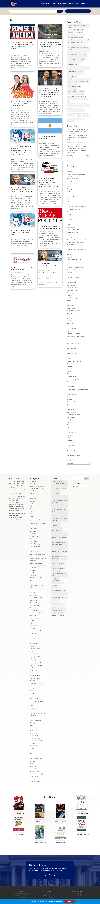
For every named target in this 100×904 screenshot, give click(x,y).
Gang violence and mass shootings (76, 267)
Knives (68, 326)
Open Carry (70, 366)
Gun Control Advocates (73, 277)
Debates (87, 56)
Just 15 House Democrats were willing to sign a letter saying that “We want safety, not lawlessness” (77, 131)
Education (69, 252)
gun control (70, 275)
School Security (79, 113)
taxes (68, 430)
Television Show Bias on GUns (73, 118)
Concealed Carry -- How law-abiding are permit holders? (78, 39)
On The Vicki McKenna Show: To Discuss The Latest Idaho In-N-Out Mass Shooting (21, 189)
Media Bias (70, 346)
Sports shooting (71, 417)
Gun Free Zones (71, 285)
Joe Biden (69, 318)
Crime (68, 224)
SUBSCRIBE (50, 874)
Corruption (70, 217)
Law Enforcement (71, 328)
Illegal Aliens (70, 305)
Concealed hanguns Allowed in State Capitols (76, 44)
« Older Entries (14, 292)
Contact (71, 3)
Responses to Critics (80, 111)
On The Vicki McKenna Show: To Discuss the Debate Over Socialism (48, 266)
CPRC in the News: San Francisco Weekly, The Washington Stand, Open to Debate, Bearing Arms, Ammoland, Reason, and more (49, 182)
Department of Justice (73, 247)
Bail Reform (70, 186)
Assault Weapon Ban (72, 178)
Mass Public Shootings (72, 89)
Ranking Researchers (72, 394)
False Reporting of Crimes (74, 259)
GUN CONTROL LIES (71, 74)
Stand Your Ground (71, 116)
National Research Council (74, 361)
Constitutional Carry (82, 54)
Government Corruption (73, 270)
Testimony (82, 118)
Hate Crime (70, 295)
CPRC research (80, 29)
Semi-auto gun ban (72, 412)
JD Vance (69, 316)
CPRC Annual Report (72, 222)
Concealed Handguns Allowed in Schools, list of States (78, 42)
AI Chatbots (70, 169)
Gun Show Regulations (72, 76)
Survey (69, 425)
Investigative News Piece (73, 310)
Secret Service (71, 409)
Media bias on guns (80, 94)
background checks (72, 183)
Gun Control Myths (72, 282)
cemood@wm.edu (77, 895)
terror (68, 437)
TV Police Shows (71, 445)
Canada (69, 199)
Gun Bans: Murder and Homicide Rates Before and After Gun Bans (78, 67)
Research (49, 3)
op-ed (51, 231)
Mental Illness (83, 96)
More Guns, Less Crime (72, 99)
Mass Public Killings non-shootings (76, 336)
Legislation (70, 331)
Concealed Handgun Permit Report (76, 206)
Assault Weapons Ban (72, 29)
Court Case (70, 219)
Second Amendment (72, 407)
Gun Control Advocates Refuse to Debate (75, 71)
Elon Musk (69, 254)
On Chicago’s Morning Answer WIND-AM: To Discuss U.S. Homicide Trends (21, 104)
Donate (77, 3)
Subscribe (84, 3)
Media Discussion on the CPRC (73, 96)
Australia (69, 181)
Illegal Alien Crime (71, 81)
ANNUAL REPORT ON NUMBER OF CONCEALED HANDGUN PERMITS (77, 26)
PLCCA (69, 371)
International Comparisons (73, 84)
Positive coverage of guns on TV (75, 379)
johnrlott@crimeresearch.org (49, 895)
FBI (68, 262)
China (68, 204)
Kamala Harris (70, 323)
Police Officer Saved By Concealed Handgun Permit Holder (77, 105)
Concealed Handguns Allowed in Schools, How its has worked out (78, 48)
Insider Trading (71, 308)
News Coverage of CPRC (82, 99)
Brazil (68, 194)
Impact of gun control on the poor (82, 81)
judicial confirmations (72, 321)
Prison (68, 381)
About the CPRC (79, 32)
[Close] (98, 902)
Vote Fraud (70, 453)
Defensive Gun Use (52, 49)
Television (69, 435)
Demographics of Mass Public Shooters (75, 61)
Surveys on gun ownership (81, 116)
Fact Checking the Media (72, 64)
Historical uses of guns (73, 298)
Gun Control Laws (71, 280)
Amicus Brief (70, 171)
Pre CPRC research (71, 32)
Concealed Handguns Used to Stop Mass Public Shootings (78, 51)
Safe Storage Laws (71, 113)
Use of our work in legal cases (75, 448)
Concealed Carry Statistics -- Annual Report (76, 37)
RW (13, 108)
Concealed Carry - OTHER (72, 54)
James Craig (70, 313)
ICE (68, 303)
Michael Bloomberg (72, 353)
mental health (70, 351)
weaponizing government (73, 455)
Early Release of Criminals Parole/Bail (77, 249)
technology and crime (73, 432)
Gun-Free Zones (80, 74)
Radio (22, 108)
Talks (88, 116)
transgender (70, 442)
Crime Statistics (71, 227)
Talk (51, 141)
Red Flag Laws (80, 108)
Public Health (70, 386)
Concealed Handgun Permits (74, 209)
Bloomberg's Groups (80, 34)
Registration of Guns (71, 111)
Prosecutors (70, 384)
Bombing (69, 189)
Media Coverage (24, 156)
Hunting (69, 300)
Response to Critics (72, 402)
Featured (69, 265)
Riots (68, 404)
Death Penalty (81, 56)
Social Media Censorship (73, 414)
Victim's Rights (71, 450)
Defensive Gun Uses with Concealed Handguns (76, 59)
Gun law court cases (72, 287)
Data (54, 3)
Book (68, 191)
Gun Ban (69, 272)
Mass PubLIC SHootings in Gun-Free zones (76, 91)
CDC (68, 201)
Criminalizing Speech (72, 232)
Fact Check (70, 257)
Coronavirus (70, 214)
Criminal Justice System (73, 229)
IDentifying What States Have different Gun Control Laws (78, 79)
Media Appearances (71, 94)
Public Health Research (72, 108)
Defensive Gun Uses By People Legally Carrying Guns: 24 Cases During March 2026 (50, 44)
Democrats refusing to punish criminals (77, 240)
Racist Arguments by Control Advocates (77, 389)
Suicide (69, 422)
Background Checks (71, 34)
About (65, 3)
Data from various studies (72, 56)
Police (68, 374)
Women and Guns (71, 121)
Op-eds (60, 3)
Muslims (69, 358)
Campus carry (70, 196)
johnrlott (14, 51)
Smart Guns (85, 113)
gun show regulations (72, 290)
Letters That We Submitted (74, 333)
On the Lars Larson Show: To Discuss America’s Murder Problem (21, 232)
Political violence (71, 376)
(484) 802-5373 (49, 897)
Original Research (71, 369)
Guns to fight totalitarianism (74, 293)
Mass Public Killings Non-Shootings (74, 86)
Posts (43, 3)
